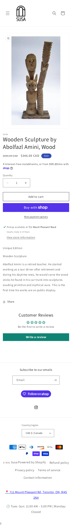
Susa (14, 462)
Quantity (7, 175)
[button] (7, 13)
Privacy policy (24, 470)
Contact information (38, 478)
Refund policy (59, 463)
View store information (21, 237)
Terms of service (49, 470)
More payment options (36, 216)
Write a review (36, 337)
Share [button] (10, 301)
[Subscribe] (55, 380)
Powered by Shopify (32, 462)
